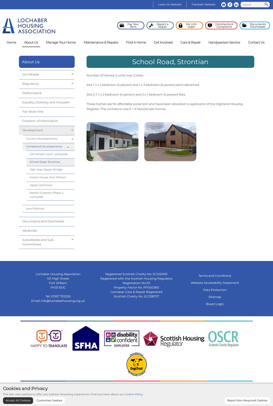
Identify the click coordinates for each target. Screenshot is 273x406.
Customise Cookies (49, 400)
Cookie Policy (134, 394)
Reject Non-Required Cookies (247, 400)
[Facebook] (230, 4)
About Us (31, 61)
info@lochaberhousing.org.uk (63, 301)
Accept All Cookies (18, 400)
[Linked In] (236, 4)
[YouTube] (223, 4)
